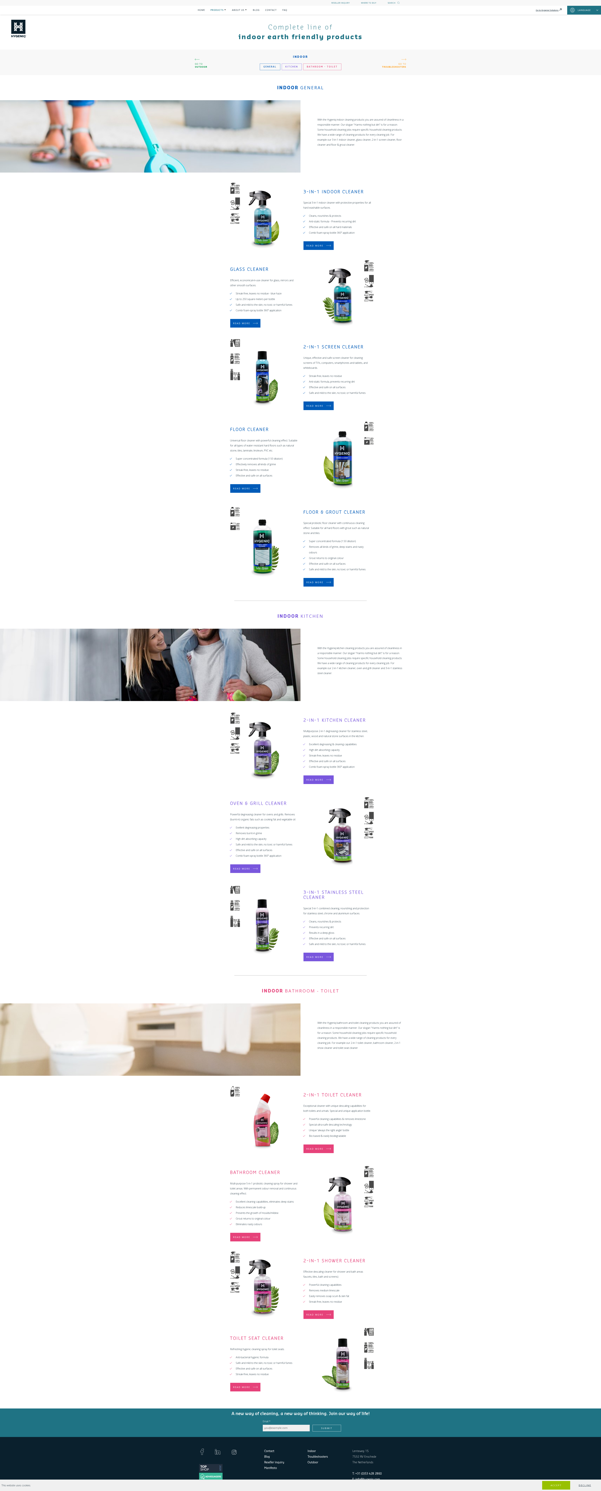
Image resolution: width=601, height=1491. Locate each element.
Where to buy (368, 3)
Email (266, 1421)
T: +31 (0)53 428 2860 (367, 1473)
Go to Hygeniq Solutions (547, 10)
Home (201, 9)
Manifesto (270, 1468)
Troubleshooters (318, 1456)
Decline (585, 1485)
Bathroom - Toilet (322, 67)
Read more (314, 245)
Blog (256, 9)
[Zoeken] (398, 3)
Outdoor (313, 1462)
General (270, 67)
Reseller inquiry (340, 3)
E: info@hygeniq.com (366, 1479)
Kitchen (291, 67)
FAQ (284, 9)
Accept (556, 1485)
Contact (271, 9)
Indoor (312, 1451)
